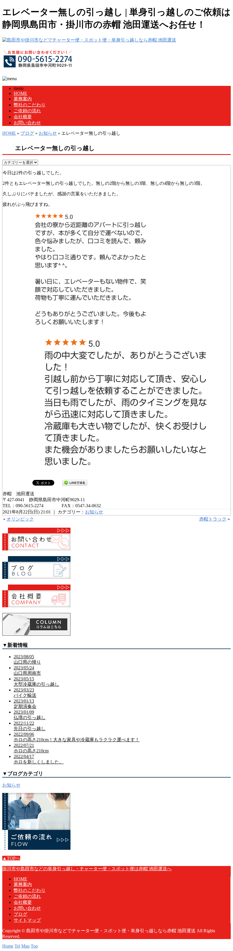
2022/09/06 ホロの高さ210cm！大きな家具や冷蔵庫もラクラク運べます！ (77, 737)
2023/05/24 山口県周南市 (27, 670)
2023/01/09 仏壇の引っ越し (29, 715)
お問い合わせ (27, 122)
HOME (20, 93)
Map (25, 946)
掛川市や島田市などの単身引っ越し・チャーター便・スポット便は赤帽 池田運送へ (87, 868)
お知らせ (48, 133)
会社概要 (23, 116)
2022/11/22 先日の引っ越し (29, 726)
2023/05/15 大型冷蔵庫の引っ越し (36, 681)
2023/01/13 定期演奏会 (25, 704)
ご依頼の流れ (27, 110)
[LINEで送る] (74, 482)
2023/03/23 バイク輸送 (25, 692)
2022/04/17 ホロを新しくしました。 (39, 759)
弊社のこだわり (29, 104)
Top (34, 946)
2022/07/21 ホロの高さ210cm (31, 748)
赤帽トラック (212, 519)
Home (7, 946)
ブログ (27, 133)
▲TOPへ (11, 858)
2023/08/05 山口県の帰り (27, 659)
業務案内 (23, 98)
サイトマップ (27, 920)
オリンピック (20, 519)
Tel (17, 946)
